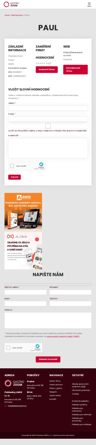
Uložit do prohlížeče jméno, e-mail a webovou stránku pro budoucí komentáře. (47, 130)
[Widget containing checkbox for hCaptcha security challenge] (27, 166)
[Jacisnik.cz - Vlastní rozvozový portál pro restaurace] (48, 250)
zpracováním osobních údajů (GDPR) (63, 336)
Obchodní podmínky (81, 390)
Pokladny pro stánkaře (81, 424)
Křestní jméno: (11, 287)
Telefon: (53, 298)
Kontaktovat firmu (73, 69)
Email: (7, 298)
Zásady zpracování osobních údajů (80, 385)
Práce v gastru (56, 388)
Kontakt (53, 399)
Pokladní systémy (79, 404)
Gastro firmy (55, 381)
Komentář (13, 135)
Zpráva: (8, 310)
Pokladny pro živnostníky (77, 419)
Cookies (75, 394)
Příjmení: (54, 287)
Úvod (7, 15)
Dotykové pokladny (80, 401)
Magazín (53, 392)
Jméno (12, 103)
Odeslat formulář (48, 359)
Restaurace (17, 15)
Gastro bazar (55, 395)
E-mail (11, 114)
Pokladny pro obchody (81, 414)
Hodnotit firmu (47, 69)
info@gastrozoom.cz (17, 406)
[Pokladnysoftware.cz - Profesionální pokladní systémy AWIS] (48, 212)
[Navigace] (89, 4)
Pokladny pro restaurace (77, 409)
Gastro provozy (56, 384)
